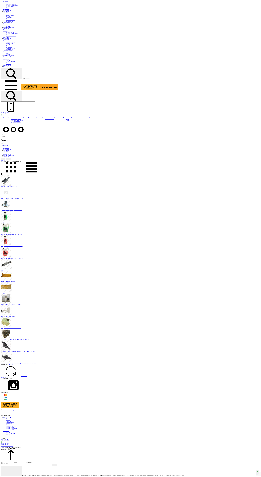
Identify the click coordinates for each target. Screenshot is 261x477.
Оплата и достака (7, 65)
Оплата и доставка (10, 61)
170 (5, 377)
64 (9, 364)
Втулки (7, 25)
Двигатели (5, 1)
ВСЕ (12, 364)
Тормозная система (10, 20)
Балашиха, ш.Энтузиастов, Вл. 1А (8, 410)
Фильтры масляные (10, 6)
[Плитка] (11, 172)
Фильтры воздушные (11, 4)
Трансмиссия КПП (10, 13)
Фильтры (5, 2)
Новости (8, 62)
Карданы (8, 16)
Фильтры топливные (11, 7)
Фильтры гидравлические (12, 5)
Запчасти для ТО (7, 28)
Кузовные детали (7, 10)
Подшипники (9, 18)
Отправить (29, 462)
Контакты (8, 64)
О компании (6, 431)
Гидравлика (6, 9)
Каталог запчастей (7, 417)
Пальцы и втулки (7, 23)
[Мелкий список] (31, 172)
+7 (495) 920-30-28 (5, 439)
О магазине (6, 59)
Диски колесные (10, 15)
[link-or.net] (11, 449)
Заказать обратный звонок (7, 113)
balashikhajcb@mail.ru (5, 440)
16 (8, 364)
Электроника (6, 11)
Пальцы (8, 26)
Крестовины (9, 17)
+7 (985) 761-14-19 (5, 112)
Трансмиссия (6, 12)
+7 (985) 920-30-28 (5, 444)
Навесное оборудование (8, 27)
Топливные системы (8, 22)
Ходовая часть (9, 21)
